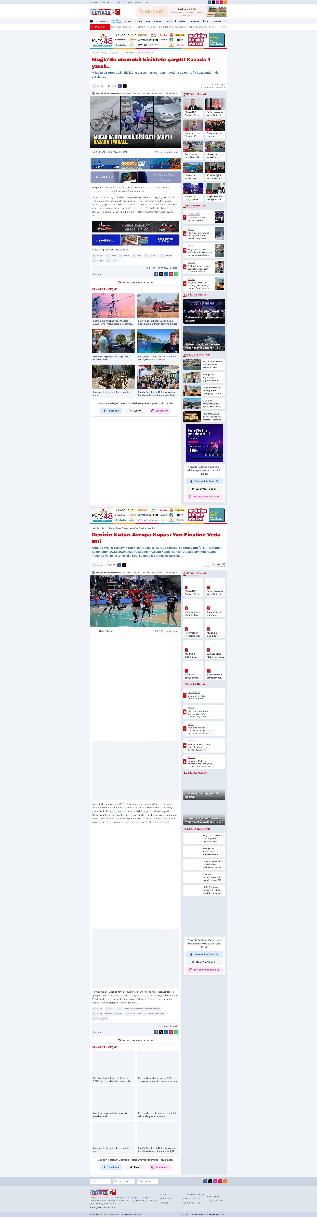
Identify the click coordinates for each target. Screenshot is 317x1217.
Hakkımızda (166, 1198)
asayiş (126, 256)
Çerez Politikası (191, 1202)
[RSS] (225, 2)
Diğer (205, 21)
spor (112, 1009)
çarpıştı (100, 261)
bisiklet (168, 256)
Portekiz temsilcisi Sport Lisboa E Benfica (148, 1014)
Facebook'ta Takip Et (206, 481)
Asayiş (138, 21)
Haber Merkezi (106, 631)
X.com (137, 410)
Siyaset (128, 21)
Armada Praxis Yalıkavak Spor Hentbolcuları (141, 1009)
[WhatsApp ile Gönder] (176, 274)
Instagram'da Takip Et (206, 496)
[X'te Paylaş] (125, 86)
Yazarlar (193, 21)
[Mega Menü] (91, 21)
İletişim (116, 2)
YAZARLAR (145, 1181)
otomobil (153, 256)
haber (113, 256)
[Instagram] (217, 2)
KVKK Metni (213, 1196)
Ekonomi (157, 21)
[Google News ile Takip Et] (171, 151)
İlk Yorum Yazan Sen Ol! (137, 282)
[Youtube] (221, 2)
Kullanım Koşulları (193, 1194)
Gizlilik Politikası (192, 1198)
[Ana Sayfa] (97, 21)
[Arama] (225, 21)
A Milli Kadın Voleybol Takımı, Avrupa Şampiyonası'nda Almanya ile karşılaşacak (153, 27)
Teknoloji (170, 21)
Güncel (104, 21)
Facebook (113, 410)
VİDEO (218, 21)
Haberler (96, 53)
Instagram (162, 410)
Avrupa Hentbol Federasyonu (109, 1014)
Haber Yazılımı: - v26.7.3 (203, 1214)
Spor (147, 21)
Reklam (105, 2)
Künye (95, 2)
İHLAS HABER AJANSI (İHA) (113, 152)
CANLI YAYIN (123, 1181)
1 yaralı (115, 261)
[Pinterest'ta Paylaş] (171, 274)
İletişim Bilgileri (215, 1200)
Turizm (182, 21)
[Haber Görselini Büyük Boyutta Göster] (135, 122)
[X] (213, 2)
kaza (139, 256)
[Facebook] (209, 2)
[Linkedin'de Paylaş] (166, 274)
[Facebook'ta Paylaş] (120, 86)
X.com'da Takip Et (206, 489)
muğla (100, 86)
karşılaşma (102, 1018)
